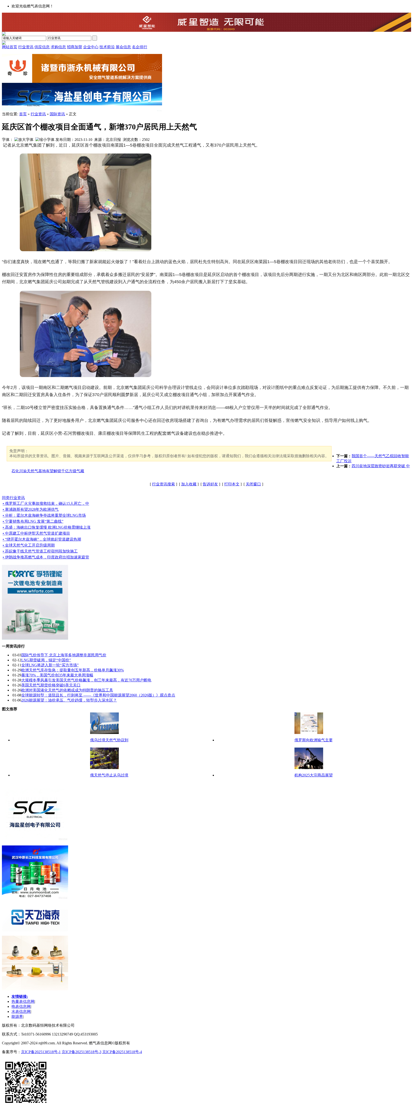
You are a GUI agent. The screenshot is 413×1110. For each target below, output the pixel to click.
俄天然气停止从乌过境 (109, 775)
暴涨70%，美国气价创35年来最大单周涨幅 (57, 675)
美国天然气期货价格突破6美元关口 (51, 685)
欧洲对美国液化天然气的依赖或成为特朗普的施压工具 (67, 690)
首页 (23, 114)
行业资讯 (38, 114)
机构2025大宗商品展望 (313, 775)
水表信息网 (21, 1011)
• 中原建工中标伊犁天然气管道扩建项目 (36, 533)
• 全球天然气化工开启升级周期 (29, 545)
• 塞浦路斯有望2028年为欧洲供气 (31, 509)
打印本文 (231, 484)
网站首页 (9, 47)
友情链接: (19, 996)
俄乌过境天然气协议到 (109, 740)
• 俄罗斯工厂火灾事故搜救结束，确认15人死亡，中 (46, 503)
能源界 (17, 1016)
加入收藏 (188, 484)
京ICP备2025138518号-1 (41, 1052)
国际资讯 (57, 114)
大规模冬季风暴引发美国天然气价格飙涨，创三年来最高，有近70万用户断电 (86, 680)
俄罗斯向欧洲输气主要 (313, 740)
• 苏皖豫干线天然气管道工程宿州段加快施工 (40, 551)
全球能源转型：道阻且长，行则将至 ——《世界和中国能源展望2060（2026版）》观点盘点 (98, 695)
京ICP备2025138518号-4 (122, 1052)
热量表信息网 (22, 1001)
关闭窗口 (253, 484)
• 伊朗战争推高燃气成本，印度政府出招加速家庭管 (46, 557)
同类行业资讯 (13, 498)
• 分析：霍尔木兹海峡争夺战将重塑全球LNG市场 (44, 515)
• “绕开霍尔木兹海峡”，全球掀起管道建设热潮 (42, 539)
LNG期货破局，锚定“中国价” (46, 660)
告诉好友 (210, 484)
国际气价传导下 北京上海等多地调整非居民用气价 (63, 655)
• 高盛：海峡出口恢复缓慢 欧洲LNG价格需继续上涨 (47, 527)
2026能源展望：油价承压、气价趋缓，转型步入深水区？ (69, 700)
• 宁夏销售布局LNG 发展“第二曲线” (33, 521)
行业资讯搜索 (163, 484)
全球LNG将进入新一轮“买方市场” (50, 665)
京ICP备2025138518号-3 (81, 1052)
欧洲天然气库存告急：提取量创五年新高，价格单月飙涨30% (72, 670)
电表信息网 (21, 1006)
